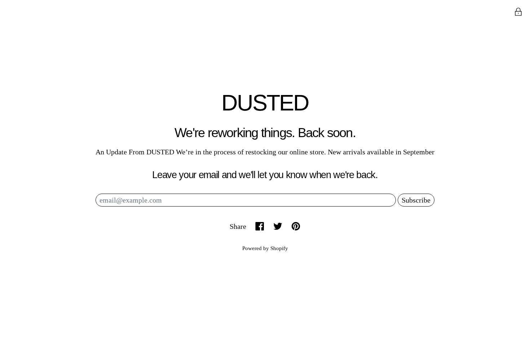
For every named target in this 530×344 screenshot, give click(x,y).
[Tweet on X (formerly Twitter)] (277, 226)
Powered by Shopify (265, 248)
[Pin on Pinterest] (295, 226)
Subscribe (416, 200)
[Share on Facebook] (259, 226)
